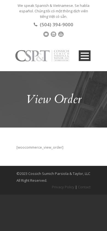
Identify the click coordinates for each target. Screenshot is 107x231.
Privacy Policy (63, 186)
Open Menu (85, 55)
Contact (84, 186)
